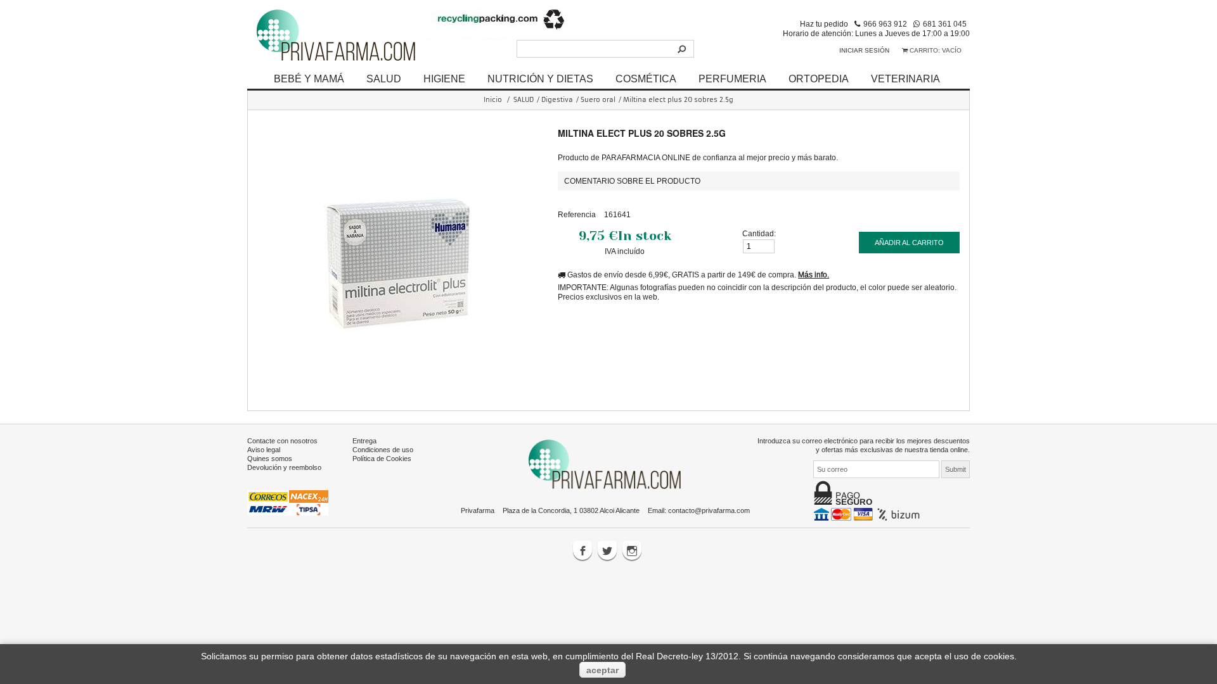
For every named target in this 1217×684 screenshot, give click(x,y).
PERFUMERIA (732, 78)
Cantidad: (759, 233)
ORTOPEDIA (819, 78)
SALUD (383, 78)
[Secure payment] (868, 513)
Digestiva (557, 100)
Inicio (493, 100)
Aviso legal (263, 449)
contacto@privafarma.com (709, 510)
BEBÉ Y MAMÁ (309, 78)
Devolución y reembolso (284, 467)
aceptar (602, 670)
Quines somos (269, 458)
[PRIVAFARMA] (336, 34)
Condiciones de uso (382, 449)
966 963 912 (885, 23)
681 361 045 (945, 23)
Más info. (813, 274)
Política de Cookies (381, 458)
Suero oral (598, 100)
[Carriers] (287, 502)
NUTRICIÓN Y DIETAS (540, 78)
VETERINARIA (905, 78)
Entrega (364, 440)
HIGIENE (444, 78)
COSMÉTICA (645, 78)
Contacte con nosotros (282, 440)
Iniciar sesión (864, 50)
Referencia (577, 214)
